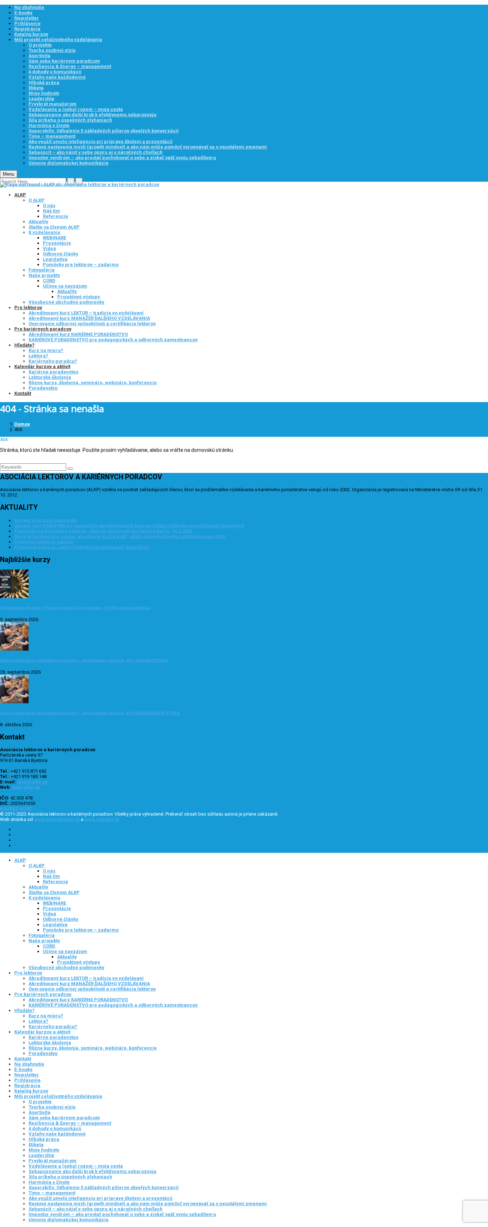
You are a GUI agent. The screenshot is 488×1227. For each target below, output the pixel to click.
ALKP (20, 194)
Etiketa (36, 88)
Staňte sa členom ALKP (54, 227)
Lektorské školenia (50, 377)
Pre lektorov (28, 307)
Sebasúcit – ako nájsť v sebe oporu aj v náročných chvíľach (96, 152)
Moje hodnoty (44, 93)
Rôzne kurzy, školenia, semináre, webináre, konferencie (93, 382)
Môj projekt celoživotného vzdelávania (58, 39)
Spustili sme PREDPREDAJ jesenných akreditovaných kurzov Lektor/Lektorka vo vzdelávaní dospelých (129, 525)
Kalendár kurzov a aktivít (42, 366)
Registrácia (27, 28)
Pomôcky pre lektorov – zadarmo (81, 264)
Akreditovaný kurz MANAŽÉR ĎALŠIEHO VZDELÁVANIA (89, 318)
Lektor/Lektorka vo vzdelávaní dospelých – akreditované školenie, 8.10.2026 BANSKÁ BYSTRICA (90, 713)
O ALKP (37, 200)
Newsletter (26, 18)
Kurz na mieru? (46, 350)
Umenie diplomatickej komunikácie (69, 163)
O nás (49, 205)
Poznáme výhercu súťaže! (44, 541)
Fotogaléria (42, 270)
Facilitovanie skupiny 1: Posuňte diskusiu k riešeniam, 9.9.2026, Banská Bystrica (75, 608)
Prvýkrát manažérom (52, 104)
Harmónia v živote (49, 125)
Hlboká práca (44, 82)
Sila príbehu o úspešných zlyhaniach (70, 120)
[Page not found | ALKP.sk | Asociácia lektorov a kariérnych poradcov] (79, 184)
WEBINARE (54, 237)
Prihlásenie (27, 23)
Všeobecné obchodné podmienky (66, 302)
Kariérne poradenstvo (53, 372)
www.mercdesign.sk (57, 819)
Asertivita (39, 55)
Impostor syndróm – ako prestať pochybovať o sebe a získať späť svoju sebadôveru (122, 157)
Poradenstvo (43, 388)
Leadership (41, 98)
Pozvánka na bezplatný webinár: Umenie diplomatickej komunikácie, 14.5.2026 (103, 531)
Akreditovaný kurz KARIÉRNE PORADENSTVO (78, 334)
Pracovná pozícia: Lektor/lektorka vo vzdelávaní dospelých (81, 547)
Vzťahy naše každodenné (57, 77)
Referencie (55, 216)
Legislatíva (55, 259)
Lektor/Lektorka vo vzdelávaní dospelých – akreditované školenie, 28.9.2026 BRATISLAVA (84, 660)
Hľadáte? (24, 345)
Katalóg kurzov (31, 34)
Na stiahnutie (29, 7)
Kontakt (22, 393)
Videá (49, 248)
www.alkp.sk (26, 787)
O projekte (40, 45)
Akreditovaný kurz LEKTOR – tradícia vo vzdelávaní (86, 313)
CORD (49, 280)
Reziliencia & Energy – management (70, 66)
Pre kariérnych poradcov (42, 329)
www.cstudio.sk (101, 819)
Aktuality (38, 221)
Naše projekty (44, 275)
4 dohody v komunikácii (55, 71)
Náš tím (51, 211)
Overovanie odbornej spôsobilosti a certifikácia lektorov (92, 323)
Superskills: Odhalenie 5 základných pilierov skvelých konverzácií (104, 130)
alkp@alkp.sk (32, 781)
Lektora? (38, 355)
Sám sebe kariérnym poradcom (64, 61)
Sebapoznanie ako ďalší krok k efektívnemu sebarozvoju (92, 114)
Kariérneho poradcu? (53, 361)
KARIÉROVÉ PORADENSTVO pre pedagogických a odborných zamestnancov (113, 339)
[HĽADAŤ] (70, 469)
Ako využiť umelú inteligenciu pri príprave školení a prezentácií (101, 141)
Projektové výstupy (78, 296)
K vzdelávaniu (44, 232)
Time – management (52, 136)
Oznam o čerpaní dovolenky (45, 520)
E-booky (23, 12)
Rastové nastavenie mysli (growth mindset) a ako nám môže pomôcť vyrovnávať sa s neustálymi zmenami (148, 147)
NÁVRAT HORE (15, 808)
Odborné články (60, 253)
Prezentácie (57, 243)
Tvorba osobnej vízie (52, 50)
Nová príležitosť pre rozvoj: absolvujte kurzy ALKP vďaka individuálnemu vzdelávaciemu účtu (120, 536)
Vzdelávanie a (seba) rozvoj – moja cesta (76, 109)
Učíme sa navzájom (65, 286)
